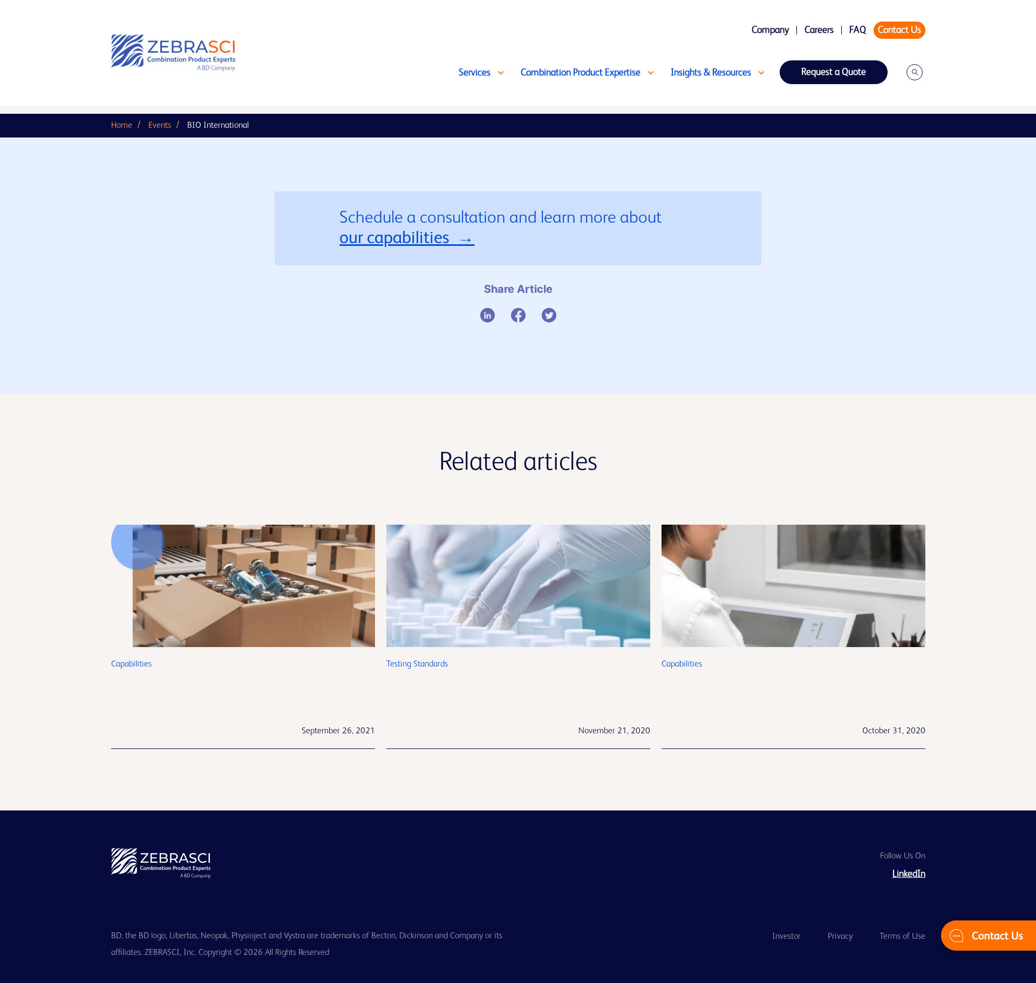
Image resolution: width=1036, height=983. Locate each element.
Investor (786, 936)
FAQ (857, 30)
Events (159, 125)
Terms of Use (902, 936)
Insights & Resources (711, 73)
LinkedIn (908, 874)
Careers (819, 30)
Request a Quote (833, 72)
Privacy (840, 936)
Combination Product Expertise (580, 73)
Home (121, 125)
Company (770, 30)
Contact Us (899, 30)
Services (474, 73)
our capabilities (398, 238)
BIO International (218, 125)
